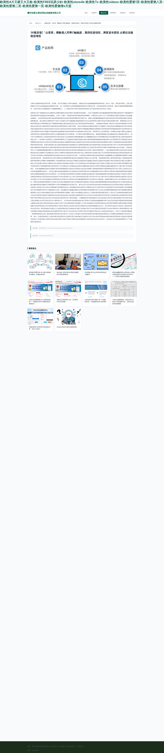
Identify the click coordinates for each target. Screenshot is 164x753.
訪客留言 (132, 13)
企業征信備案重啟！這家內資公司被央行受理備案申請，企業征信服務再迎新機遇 (123, 302)
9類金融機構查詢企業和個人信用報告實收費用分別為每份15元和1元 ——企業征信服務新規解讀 (123, 274)
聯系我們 (113, 13)
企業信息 (122, 13)
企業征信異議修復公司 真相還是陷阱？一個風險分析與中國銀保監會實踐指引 (40, 302)
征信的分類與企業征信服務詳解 (67, 327)
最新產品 (32, 248)
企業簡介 (94, 13)
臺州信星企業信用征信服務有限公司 (44, 12)
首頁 (86, 13)
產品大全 (103, 13)
